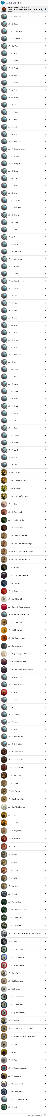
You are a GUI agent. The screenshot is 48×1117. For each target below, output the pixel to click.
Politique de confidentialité (34, 1115)
